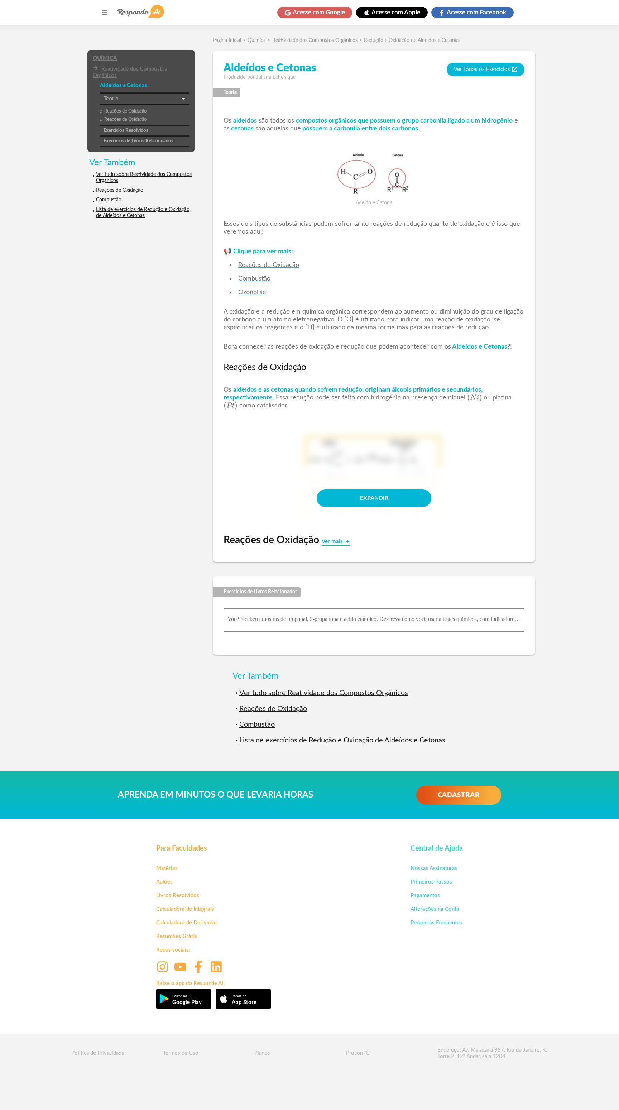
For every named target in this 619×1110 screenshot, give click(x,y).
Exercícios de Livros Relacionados (138, 141)
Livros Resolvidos (177, 895)
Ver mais (333, 541)
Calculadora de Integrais (185, 909)
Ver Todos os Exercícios (482, 69)
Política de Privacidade (97, 1053)
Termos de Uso (180, 1053)
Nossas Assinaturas (434, 868)
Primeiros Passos (431, 882)
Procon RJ (358, 1053)
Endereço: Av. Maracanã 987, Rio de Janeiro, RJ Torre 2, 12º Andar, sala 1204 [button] (492, 1053)
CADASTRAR (459, 795)
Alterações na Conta (435, 909)
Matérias (167, 868)
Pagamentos (425, 895)
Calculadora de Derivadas (187, 922)
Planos (262, 1053)
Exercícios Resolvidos (126, 130)
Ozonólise (252, 292)
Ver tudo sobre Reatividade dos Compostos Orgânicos (144, 177)
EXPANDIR (374, 498)
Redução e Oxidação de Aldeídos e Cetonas (412, 40)
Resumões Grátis (176, 936)
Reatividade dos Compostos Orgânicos (130, 72)
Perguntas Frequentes (436, 922)
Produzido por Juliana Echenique (260, 77)
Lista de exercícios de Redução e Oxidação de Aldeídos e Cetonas (142, 212)
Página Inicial (227, 40)
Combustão (108, 199)
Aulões (164, 882)
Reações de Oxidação (125, 111)
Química (105, 58)
